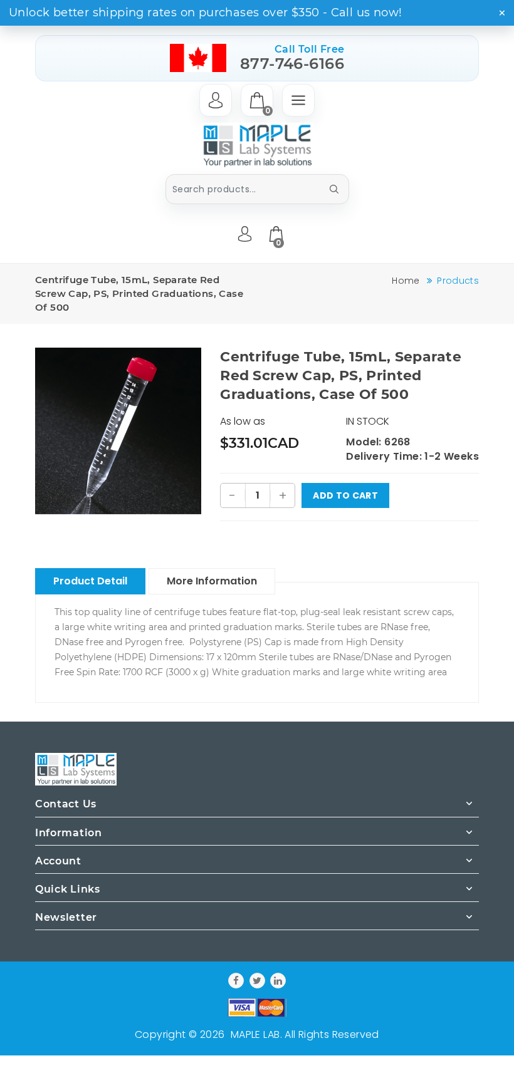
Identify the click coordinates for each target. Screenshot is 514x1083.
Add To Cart (345, 495)
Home (405, 280)
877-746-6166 (292, 63)
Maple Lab (255, 1034)
